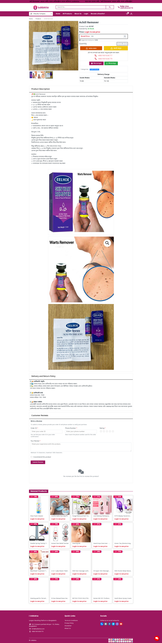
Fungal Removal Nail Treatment (82, 516)
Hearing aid (76, 543)
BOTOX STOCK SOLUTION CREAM (83, 598)
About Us (68, 628)
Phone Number (71, 428)
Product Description (40, 89)
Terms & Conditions (71, 620)
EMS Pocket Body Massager (123, 571)
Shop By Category (39, 14)
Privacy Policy (69, 623)
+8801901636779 (126, 8)
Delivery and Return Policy (43, 376)
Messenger (97, 63)
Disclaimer (68, 626)
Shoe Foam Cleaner (36, 516)
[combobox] (81, 7)
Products (38, 19)
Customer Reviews (39, 415)
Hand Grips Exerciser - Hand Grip (104, 543)
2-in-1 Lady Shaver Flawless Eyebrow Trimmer (66, 571)
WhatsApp (112, 63)
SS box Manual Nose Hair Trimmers (63, 598)
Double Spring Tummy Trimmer (41, 543)
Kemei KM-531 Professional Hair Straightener (108, 598)
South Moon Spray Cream (122, 598)
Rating (102, 428)
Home (31, 19)
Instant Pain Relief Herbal (59, 543)
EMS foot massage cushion (81, 571)
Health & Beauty (94, 69)
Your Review (35, 441)
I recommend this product (42, 457)
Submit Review (38, 462)
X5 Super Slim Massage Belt (102, 571)
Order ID (34, 428)
